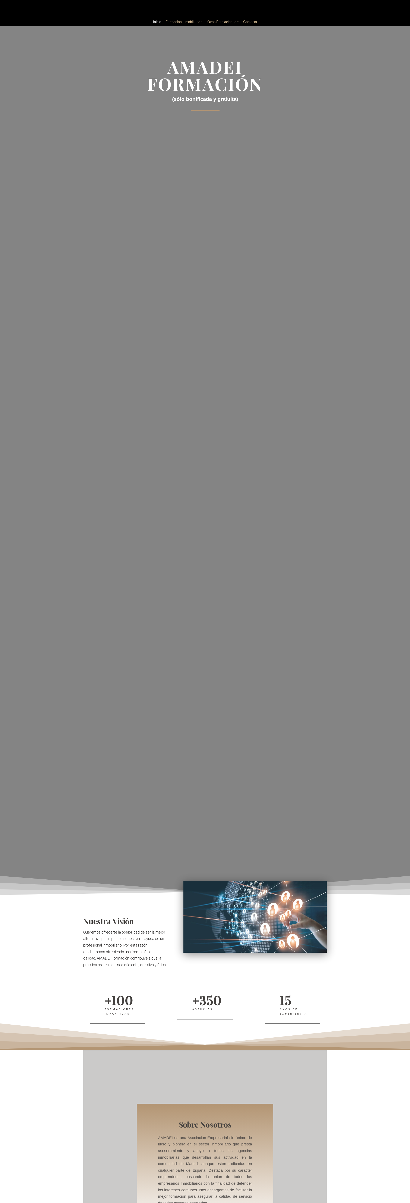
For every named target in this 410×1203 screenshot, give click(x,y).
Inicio (157, 22)
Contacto (250, 22)
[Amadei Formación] (205, 9)
